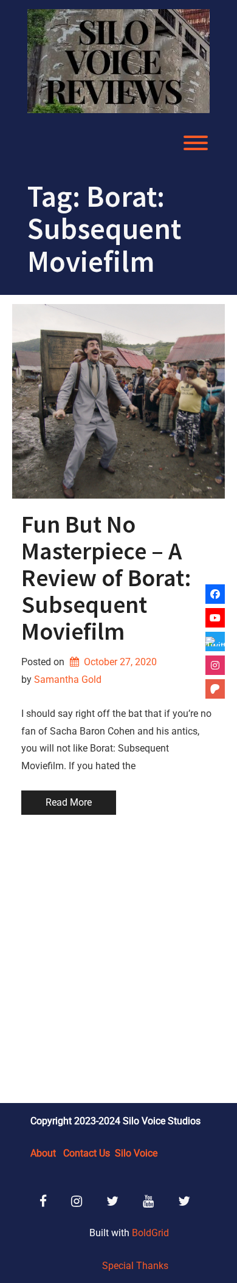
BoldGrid (150, 1233)
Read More (69, 802)
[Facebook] (215, 594)
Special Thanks (135, 1265)
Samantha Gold (67, 679)
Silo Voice (136, 1153)
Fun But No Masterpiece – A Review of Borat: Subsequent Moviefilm (106, 577)
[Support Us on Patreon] (215, 689)
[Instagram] (215, 665)
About (43, 1153)
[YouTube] (215, 618)
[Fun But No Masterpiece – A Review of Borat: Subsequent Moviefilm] (118, 401)
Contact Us (86, 1153)
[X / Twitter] (215, 641)
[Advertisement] (118, 960)
